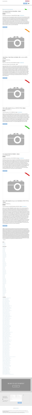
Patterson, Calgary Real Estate (5, 235)
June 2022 (4, 285)
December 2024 (4, 263)
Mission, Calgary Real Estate (17, 234)
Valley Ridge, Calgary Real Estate (6, 370)
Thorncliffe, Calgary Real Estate (6, 368)
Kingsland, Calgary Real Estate (6, 338)
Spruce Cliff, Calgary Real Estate (7, 237)
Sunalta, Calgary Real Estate (23, 237)
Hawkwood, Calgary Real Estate (6, 330)
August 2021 (4, 293)
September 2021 (4, 292)
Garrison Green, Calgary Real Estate (7, 325)
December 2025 (4, 254)
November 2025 (4, 255)
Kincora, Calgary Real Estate (6, 337)
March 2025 (4, 261)
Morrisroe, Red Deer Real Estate (22, 234)
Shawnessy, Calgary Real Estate (6, 361)
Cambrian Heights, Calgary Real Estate (17, 229)
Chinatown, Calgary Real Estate (6, 311)
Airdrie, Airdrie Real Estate (17, 228)
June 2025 (4, 259)
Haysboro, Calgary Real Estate (6, 331)
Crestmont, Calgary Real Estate (6, 319)
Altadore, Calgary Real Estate (22, 228)
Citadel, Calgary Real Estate (6, 312)
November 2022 (4, 281)
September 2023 (4, 273)
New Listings (4, 243)
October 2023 (4, 272)
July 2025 (4, 258)
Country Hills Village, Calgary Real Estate (24, 230)
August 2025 (4, 257)
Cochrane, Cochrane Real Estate (13, 230)
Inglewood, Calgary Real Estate (6, 335)
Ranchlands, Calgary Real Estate (25, 235)
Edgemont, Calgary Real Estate (8, 231)
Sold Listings (4, 245)
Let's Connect (16, 386)
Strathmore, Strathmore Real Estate (18, 237)
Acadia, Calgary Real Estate (13, 228)
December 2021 (4, 290)
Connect (25, 3)
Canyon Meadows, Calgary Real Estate (24, 229)
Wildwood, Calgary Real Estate (6, 238)
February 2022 (4, 288)
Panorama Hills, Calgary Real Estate (7, 347)
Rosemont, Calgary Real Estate (6, 355)
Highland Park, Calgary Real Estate (6, 333)
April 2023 (4, 277)
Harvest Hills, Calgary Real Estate (6, 329)
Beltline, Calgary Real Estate (6, 302)
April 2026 (4, 251)
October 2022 (4, 282)
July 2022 (4, 284)
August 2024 (4, 266)
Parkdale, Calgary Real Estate (7, 60)
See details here (22, 15)
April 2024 (4, 268)
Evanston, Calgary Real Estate (13, 231)
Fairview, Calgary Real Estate (23, 231)
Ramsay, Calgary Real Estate (20, 235)
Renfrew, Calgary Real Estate (6, 352)
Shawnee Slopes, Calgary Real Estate (7, 360)
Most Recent (4, 247)
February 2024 (4, 270)
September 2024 (4, 265)
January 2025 (4, 262)
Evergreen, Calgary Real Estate (18, 231)
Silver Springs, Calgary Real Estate (6, 362)
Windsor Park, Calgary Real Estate (11, 238)
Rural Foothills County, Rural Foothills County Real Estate (9, 356)
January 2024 (4, 271)
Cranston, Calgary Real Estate (6, 317)
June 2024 (4, 267)
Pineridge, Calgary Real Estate (9, 235)
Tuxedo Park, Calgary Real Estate (6, 369)
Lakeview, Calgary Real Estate (6, 339)
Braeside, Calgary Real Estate (6, 304)
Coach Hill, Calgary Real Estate (8, 230)
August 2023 (4, 274)
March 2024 (4, 269)
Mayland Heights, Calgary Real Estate (12, 234)
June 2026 (4, 249)
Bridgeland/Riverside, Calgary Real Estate (6, 229)
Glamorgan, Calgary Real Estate (6, 327)
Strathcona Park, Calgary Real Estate (13, 237)
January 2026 (4, 253)
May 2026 (4, 250)
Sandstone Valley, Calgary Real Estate (16, 236)
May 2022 (4, 286)
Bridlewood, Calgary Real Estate (11, 229)
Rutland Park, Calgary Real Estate (10, 236)
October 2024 (4, 264)
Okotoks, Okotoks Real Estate (6, 346)
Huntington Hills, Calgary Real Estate (7, 334)
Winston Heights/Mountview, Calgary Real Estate (18, 238)
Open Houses (4, 244)
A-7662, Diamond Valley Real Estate (8, 228)
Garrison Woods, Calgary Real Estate (7, 326)
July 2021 (4, 294)
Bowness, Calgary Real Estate (6, 303)
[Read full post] (16, 10)
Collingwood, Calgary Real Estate (18, 230)
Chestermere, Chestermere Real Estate (7, 310)
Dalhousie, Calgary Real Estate (6, 320)
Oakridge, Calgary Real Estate (6, 345)
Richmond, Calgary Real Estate (6, 353)
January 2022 (4, 289)
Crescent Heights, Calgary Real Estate (7, 318)
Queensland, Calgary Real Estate (14, 235)
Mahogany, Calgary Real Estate (6, 234)
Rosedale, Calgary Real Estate (6, 354)
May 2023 (4, 276)
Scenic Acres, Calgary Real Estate (22, 236)
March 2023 (4, 278)
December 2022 (4, 280)
